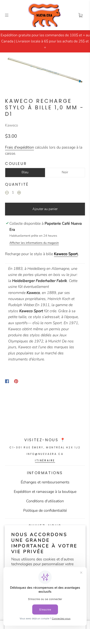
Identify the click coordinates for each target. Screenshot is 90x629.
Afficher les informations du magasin (34, 243)
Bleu (25, 172)
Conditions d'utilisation (45, 501)
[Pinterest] (16, 381)
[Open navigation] (9, 15)
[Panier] (80, 15)
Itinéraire (45, 460)
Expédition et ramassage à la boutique (45, 491)
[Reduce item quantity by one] (7, 193)
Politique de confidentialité (45, 510)
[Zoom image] (45, 70)
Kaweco (11, 125)
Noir (65, 172)
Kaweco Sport (66, 253)
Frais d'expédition (19, 147)
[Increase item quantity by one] (19, 193)
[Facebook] (7, 381)
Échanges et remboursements (45, 482)
